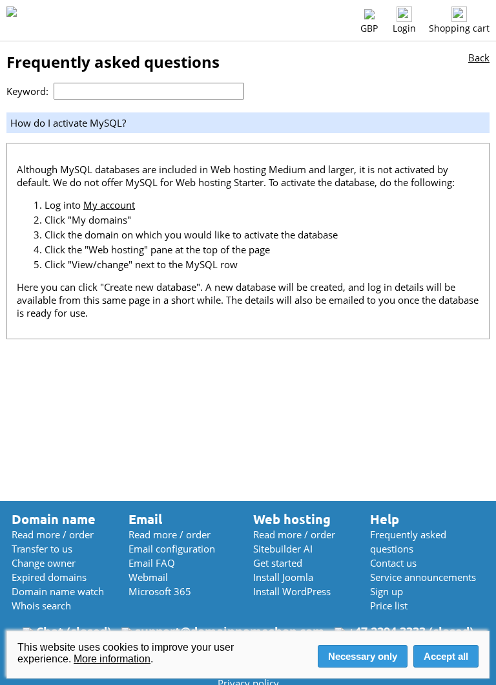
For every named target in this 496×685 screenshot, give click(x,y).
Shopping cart (459, 28)
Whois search (41, 605)
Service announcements (423, 577)
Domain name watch (58, 591)
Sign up (386, 591)
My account (109, 204)
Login (404, 28)
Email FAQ (152, 562)
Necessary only (362, 656)
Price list (389, 605)
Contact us (393, 562)
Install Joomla (283, 577)
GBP (369, 28)
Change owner (44, 562)
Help (384, 519)
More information (112, 658)
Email (145, 519)
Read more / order (53, 534)
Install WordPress (292, 591)
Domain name (54, 519)
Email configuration (172, 548)
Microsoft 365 (160, 591)
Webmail (148, 577)
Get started (277, 562)
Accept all (446, 656)
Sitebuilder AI (283, 548)
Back (479, 57)
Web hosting (292, 519)
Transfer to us (42, 548)
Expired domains (49, 577)
